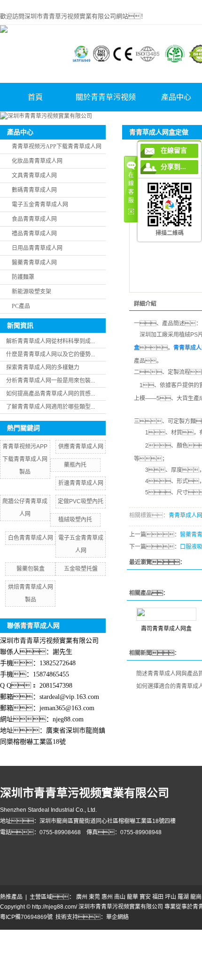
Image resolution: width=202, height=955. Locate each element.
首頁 (35, 97)
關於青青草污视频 (106, 97)
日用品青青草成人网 (37, 248)
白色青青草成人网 (30, 538)
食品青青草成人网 (34, 219)
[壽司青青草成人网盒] (166, 614)
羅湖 (183, 897)
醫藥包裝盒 (30, 569)
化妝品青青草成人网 (37, 161)
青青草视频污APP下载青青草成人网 (56, 146)
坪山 (170, 897)
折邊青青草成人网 (80, 483)
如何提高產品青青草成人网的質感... (50, 393)
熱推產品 (11, 897)
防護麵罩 (23, 277)
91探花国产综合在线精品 (55, 951)
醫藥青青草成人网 (34, 262)
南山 (119, 897)
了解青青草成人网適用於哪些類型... (50, 407)
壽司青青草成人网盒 (166, 628)
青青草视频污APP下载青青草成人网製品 (24, 459)
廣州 (81, 897)
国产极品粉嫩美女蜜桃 (28, 942)
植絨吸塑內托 (75, 519)
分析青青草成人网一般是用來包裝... (50, 380)
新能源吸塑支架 (31, 291)
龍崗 (196, 897)
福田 (157, 897)
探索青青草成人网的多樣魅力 (42, 367)
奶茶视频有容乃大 (45, 934)
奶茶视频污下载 (89, 934)
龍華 (132, 897)
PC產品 (21, 306)
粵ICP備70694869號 (26, 917)
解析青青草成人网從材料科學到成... (50, 341)
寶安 (145, 897)
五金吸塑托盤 (81, 569)
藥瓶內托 (75, 465)
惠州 (107, 897)
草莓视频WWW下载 (144, 942)
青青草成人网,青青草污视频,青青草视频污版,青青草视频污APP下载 (84, 4)
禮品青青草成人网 (34, 233)
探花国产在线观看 (110, 951)
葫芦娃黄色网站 (176, 934)
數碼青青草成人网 (34, 190)
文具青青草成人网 (34, 175)
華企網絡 (117, 917)
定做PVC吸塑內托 (80, 501)
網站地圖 (11, 934)
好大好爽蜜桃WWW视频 (88, 942)
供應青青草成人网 (80, 446)
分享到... (173, 166)
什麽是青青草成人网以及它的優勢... (50, 354)
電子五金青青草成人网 (40, 204)
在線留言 (174, 150)
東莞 (94, 897)
